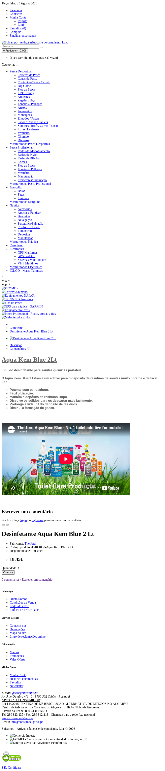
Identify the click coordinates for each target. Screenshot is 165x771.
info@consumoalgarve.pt (27, 722)
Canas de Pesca (27, 78)
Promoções (17, 655)
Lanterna (23, 198)
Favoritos (16, 682)
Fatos (21, 194)
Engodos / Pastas (28, 118)
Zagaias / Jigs (26, 100)
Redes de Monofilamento (34, 151)
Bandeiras (24, 216)
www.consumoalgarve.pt (17, 718)
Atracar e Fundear (29, 212)
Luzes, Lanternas (28, 129)
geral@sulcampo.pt (24, 693)
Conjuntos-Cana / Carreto (34, 82)
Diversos (23, 140)
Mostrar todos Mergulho (25, 201)
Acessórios (25, 111)
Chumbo (23, 136)
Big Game (24, 86)
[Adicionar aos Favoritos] (3, 524)
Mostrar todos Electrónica (26, 267)
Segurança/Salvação (30, 223)
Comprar (8, 572)
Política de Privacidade (24, 609)
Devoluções (17, 629)
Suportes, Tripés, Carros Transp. (38, 125)
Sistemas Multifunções (32, 259)
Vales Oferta (17, 659)
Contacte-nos (18, 625)
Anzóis (22, 107)
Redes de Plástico (29, 158)
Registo (22, 21)
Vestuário (24, 133)
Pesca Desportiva (21, 71)
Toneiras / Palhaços (30, 104)
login (23, 520)
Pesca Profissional (21, 147)
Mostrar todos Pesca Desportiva (30, 144)
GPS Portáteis (26, 256)
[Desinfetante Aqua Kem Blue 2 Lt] (33, 338)
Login (21, 24)
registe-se (37, 520)
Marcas (14, 652)
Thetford (30, 543)
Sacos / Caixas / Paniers (33, 122)
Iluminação (25, 230)
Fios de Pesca (26, 89)
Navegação (25, 220)
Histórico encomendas (24, 678)
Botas (21, 191)
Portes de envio (19, 606)
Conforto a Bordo (29, 227)
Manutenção (25, 176)
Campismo (16, 245)
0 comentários (10, 579)
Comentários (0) (20, 348)
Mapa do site (18, 633)
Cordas (22, 162)
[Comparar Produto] (7, 524)
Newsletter (16, 686)
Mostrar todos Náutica (24, 241)
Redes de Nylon (28, 154)
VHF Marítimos (28, 263)
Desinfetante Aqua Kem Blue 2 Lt (31, 331)
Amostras (24, 96)
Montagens (25, 115)
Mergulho (16, 187)
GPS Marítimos (27, 252)
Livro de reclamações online (27, 636)
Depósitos (24, 234)
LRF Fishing (26, 93)
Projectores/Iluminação (32, 180)
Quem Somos (18, 599)
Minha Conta (18, 675)
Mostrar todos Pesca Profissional (30, 183)
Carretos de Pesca (29, 75)
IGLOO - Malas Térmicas (26, 270)
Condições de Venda (23, 602)
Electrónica (17, 249)
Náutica (15, 205)
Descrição (16, 345)
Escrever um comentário (37, 579)
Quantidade (9, 568)
